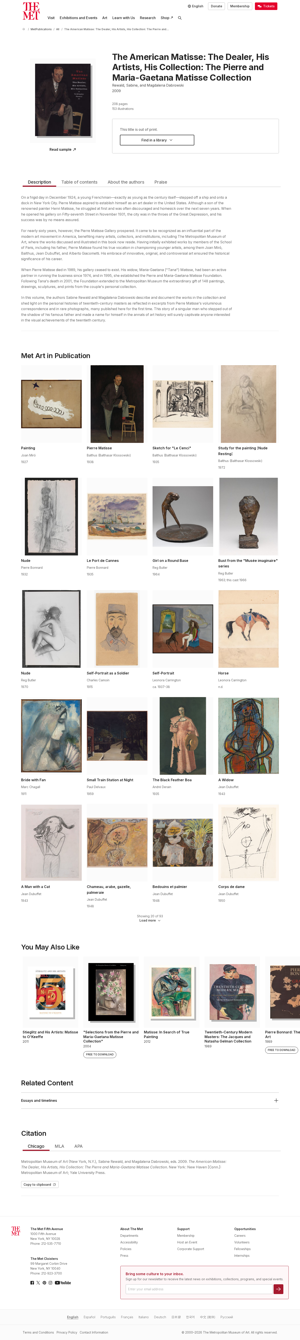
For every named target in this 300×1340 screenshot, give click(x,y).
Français (127, 1317)
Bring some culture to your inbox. (155, 1274)
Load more (147, 920)
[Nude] (51, 516)
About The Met (131, 1229)
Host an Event (187, 1242)
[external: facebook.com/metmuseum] (32, 1282)
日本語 (176, 1317)
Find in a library (154, 140)
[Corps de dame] (248, 843)
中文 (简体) (207, 1317)
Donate (216, 6)
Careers (240, 1235)
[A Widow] (248, 736)
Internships (242, 1255)
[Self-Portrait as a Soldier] (117, 629)
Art (104, 18)
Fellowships (242, 1249)
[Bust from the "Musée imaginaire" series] (248, 516)
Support (183, 1229)
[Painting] (51, 404)
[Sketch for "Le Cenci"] (183, 404)
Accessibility (129, 1242)
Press (124, 1255)
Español (89, 1317)
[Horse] (248, 629)
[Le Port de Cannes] (117, 516)
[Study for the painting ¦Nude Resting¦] (248, 404)
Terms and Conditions (38, 1332)
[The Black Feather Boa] (183, 736)
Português (108, 1317)
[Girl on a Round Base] (183, 516)
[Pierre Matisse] (117, 404)
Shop (165, 18)
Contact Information (94, 1332)
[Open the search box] (180, 18)
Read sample (61, 149)
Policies (125, 1249)
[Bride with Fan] (51, 736)
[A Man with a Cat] (51, 843)
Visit (51, 18)
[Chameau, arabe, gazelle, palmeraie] (117, 843)
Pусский (227, 1317)
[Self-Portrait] (183, 629)
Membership (240, 6)
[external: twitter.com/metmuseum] (38, 1282)
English (72, 1317)
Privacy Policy (67, 1332)
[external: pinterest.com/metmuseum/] (44, 1282)
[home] (24, 29)
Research (148, 18)
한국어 (190, 1317)
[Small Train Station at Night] (117, 736)
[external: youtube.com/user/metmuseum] (63, 1282)
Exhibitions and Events (78, 18)
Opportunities (245, 1229)
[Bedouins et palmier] (183, 843)
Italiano (144, 1317)
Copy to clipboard (37, 1184)
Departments (129, 1235)
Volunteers (242, 1242)
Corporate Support (190, 1249)
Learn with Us (123, 18)
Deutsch (160, 1317)
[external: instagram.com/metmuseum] (50, 1282)
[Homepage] (31, 11)
